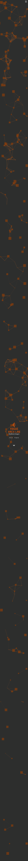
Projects (16, 437)
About (11, 437)
